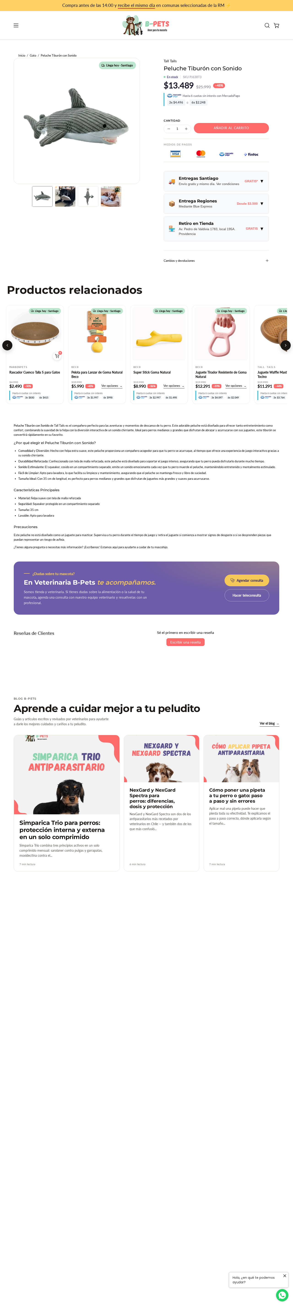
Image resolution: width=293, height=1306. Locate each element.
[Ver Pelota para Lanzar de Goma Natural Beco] (97, 334)
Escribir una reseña (185, 642)
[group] (146, 5)
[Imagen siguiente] (57, 333)
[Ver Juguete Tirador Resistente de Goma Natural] (221, 334)
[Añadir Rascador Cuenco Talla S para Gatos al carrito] (57, 356)
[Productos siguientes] (286, 345)
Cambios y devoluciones (179, 260)
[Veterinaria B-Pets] (146, 25)
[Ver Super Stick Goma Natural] (159, 334)
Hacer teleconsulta (247, 595)
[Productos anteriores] (7, 345)
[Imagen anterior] (11, 333)
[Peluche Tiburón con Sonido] (42, 196)
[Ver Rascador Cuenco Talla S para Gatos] (35, 334)
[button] (267, 25)
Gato (33, 55)
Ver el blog (269, 723)
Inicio (21, 55)
